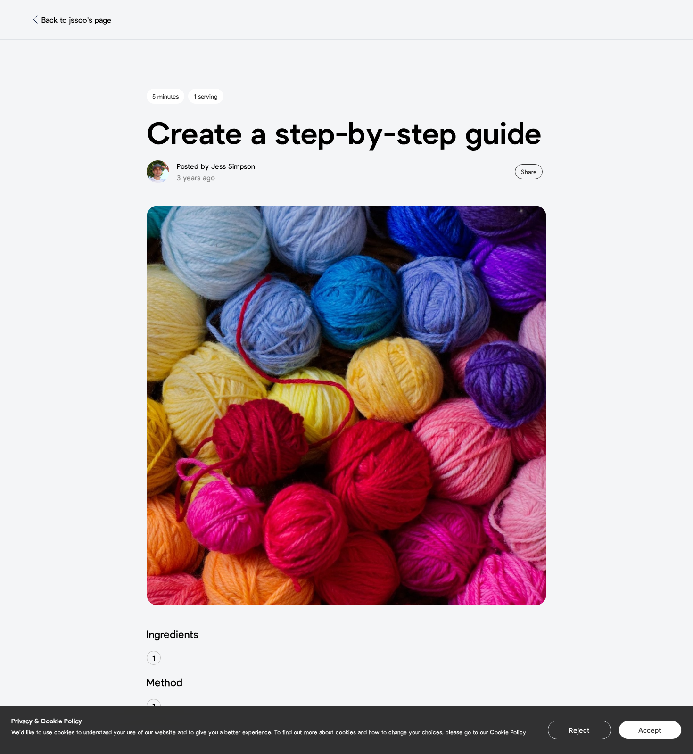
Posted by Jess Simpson (216, 166)
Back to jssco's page (76, 19)
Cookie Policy (508, 732)
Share (528, 171)
